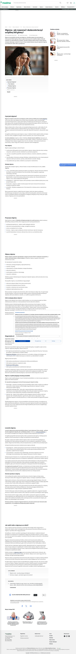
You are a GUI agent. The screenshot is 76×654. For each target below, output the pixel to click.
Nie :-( (44, 595)
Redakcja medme (34, 35)
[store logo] (5, 2)
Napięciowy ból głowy (11, 354)
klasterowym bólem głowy (12, 365)
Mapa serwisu (52, 639)
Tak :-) (35, 595)
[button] (22, 606)
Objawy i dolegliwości (16, 27)
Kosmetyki (35, 7)
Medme (6, 27)
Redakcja (51, 637)
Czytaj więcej (13, 587)
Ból (21, 27)
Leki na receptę (5, 7)
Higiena (41, 7)
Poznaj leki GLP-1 (70, 7)
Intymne (57, 7)
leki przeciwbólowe (40, 432)
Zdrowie (12, 7)
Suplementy (18, 7)
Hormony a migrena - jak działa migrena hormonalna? (21, 575)
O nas (50, 633)
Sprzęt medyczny (48, 7)
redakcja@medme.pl (39, 636)
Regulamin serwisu (24, 636)
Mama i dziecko (27, 7)
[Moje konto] (74, 3)
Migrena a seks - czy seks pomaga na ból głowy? (20, 573)
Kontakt (50, 635)
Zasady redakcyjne (53, 641)
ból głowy (45, 119)
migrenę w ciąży (18, 552)
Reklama (51, 643)
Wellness (63, 7)
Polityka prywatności (24, 638)
